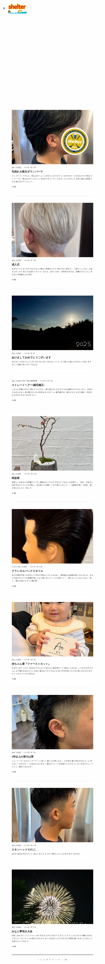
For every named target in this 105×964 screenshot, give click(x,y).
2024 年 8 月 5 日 (29, 753)
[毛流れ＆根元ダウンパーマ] (52, 136)
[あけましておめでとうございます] (52, 322)
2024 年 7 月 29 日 (30, 845)
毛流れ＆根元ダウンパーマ (27, 171)
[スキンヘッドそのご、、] (52, 814)
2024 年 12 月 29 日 (46, 381)
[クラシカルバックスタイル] (52, 536)
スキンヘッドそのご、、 (26, 849)
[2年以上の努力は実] (52, 721)
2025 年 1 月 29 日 (30, 167)
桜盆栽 (15, 478)
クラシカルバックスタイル (27, 571)
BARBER (14, 567)
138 (66, 959)
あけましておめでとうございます (31, 357)
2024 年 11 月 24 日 (36, 567)
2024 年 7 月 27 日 (30, 927)
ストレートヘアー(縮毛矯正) (28, 385)
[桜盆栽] (52, 443)
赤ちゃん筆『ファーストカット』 (31, 664)
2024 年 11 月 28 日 (30, 474)
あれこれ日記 (16, 167)
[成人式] (52, 229)
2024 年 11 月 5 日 (30, 660)
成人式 (15, 264)
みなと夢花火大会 (22, 931)
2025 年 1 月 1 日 (29, 353)
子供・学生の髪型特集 (29, 381)
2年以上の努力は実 (23, 756)
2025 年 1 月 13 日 (30, 260)
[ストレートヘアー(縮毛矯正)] (52, 400)
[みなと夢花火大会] (52, 896)
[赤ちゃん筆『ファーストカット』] (52, 628)
